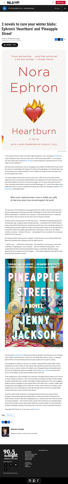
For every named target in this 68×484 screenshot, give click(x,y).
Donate (61, 2)
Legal (26, 465)
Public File (27, 466)
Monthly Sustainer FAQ (31, 454)
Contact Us (28, 462)
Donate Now (28, 451)
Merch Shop (28, 453)
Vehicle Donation (29, 457)
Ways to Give (28, 459)
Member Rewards (29, 455)
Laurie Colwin (45, 370)
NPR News (10, 415)
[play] (4, 8)
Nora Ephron (57, 156)
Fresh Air (36, 409)
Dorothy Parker (18, 355)
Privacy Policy (28, 464)
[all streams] (65, 8)
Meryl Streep (28, 161)
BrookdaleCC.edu (43, 450)
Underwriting (28, 458)
